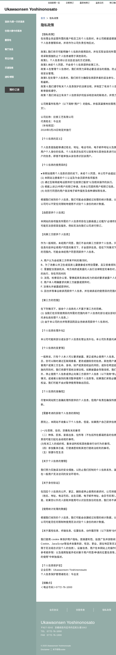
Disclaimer (45, 650)
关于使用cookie (59, 650)
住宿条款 (80, 610)
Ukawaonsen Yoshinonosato (68, 622)
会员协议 (54, 610)
